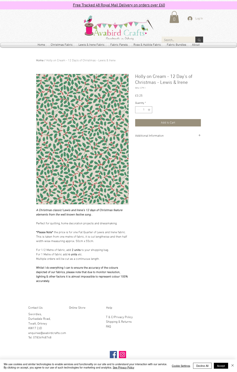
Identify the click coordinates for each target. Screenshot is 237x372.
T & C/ (110, 317)
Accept (221, 366)
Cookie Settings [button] (181, 366)
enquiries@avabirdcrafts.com (47, 333)
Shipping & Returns (119, 322)
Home (40, 60)
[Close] (232, 365)
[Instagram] (122, 354)
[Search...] (199, 40)
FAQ (108, 327)
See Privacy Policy (123, 367)
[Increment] (149, 110)
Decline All (202, 366)
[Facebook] (113, 354)
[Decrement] (138, 110)
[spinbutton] (143, 110)
